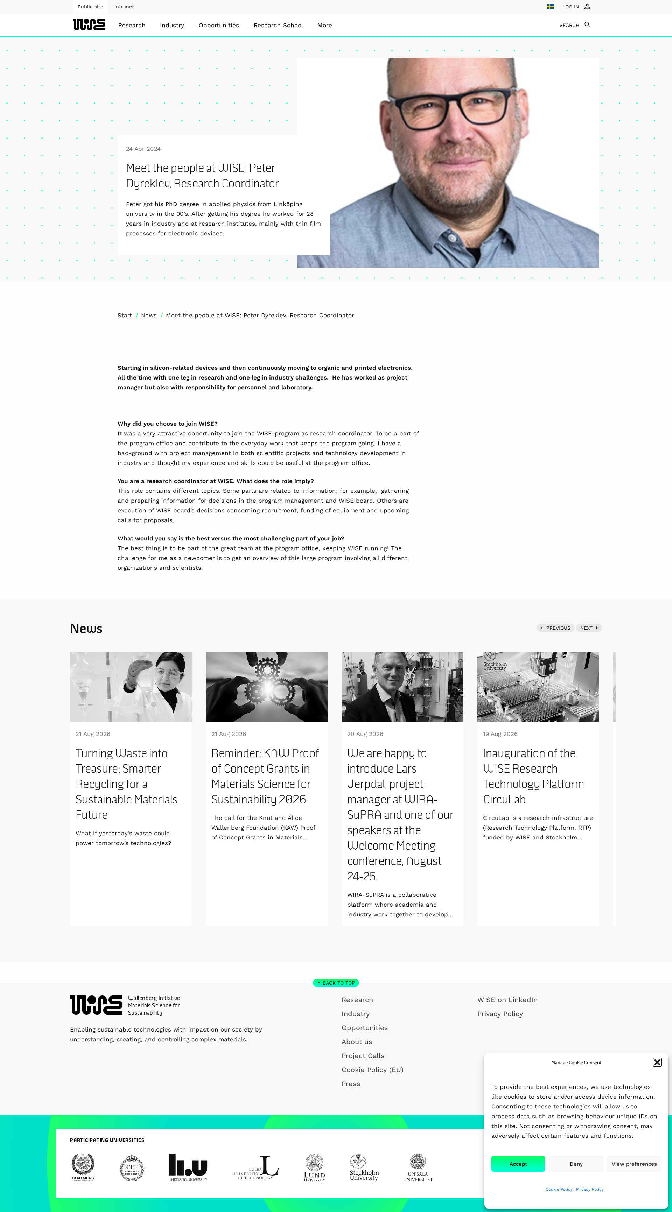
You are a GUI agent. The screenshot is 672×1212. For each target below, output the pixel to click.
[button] (657, 1062)
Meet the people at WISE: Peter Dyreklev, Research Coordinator (260, 315)
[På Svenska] (550, 6)
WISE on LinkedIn (507, 999)
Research (132, 25)
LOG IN (570, 6)
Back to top (339, 983)
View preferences (634, 1164)
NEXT (586, 628)
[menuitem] (132, 25)
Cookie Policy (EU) (373, 1069)
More (324, 25)
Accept (518, 1164)
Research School (278, 25)
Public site (90, 6)
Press (351, 1083)
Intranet (124, 6)
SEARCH (569, 25)
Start (125, 315)
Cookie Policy (559, 1189)
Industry (172, 25)
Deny (576, 1164)
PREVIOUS (558, 628)
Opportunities (219, 25)
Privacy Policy (590, 1189)
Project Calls (363, 1055)
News (149, 315)
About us (357, 1041)
